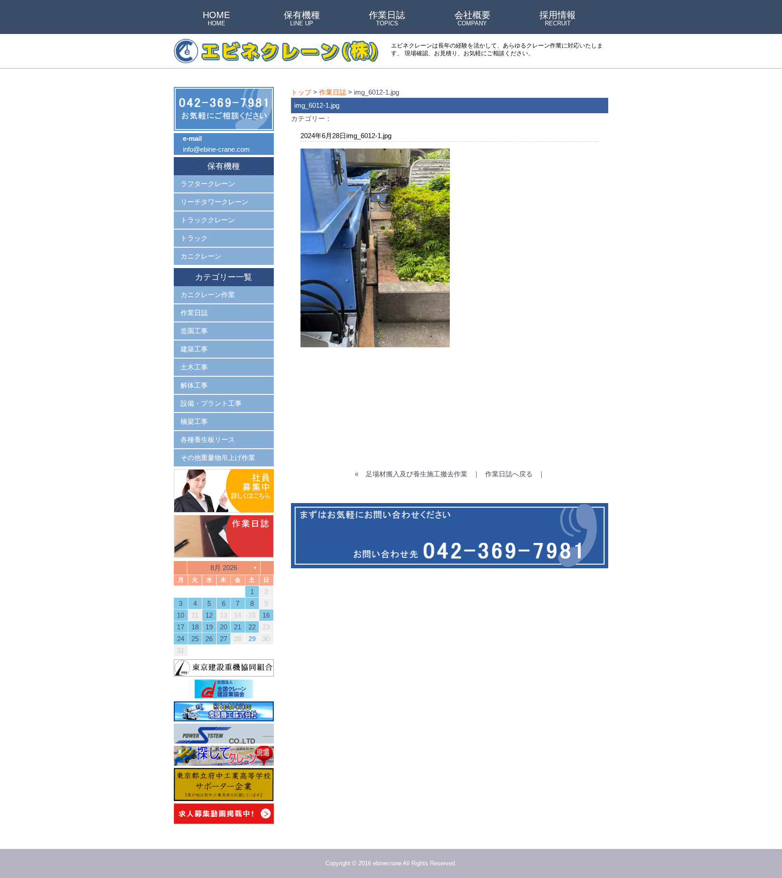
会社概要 (472, 19)
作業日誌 (387, 19)
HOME (216, 19)
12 (209, 615)
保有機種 (302, 19)
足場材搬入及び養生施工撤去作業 (416, 474)
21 (237, 627)
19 (209, 627)
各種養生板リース (208, 439)
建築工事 (194, 349)
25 (195, 639)
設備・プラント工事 (211, 403)
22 (252, 627)
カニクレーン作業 (208, 294)
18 (195, 627)
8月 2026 (223, 567)
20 (223, 627)
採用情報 (557, 19)
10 (180, 615)
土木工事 (194, 367)
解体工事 (194, 385)
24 (180, 639)
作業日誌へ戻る (509, 474)
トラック (194, 238)
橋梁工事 (194, 421)
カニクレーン (201, 256)
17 (180, 627)
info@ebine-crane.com (216, 149)
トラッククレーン (208, 220)
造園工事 (194, 331)
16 (266, 615)
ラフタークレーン (208, 183)
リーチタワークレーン (214, 202)
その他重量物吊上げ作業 (218, 457)
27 (223, 639)
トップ (301, 92)
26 (209, 639)
